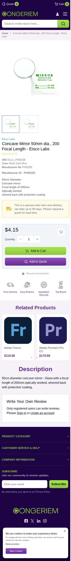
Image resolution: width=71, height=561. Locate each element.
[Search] (63, 24)
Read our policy (12, 544)
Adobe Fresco (12, 347)
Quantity (10, 239)
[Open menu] (65, 14)
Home (5, 33)
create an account (42, 413)
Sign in (21, 413)
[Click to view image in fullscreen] (35, 77)
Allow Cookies (16, 551)
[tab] (31, 357)
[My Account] (57, 14)
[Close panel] (64, 531)
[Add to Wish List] (61, 232)
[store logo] (20, 13)
